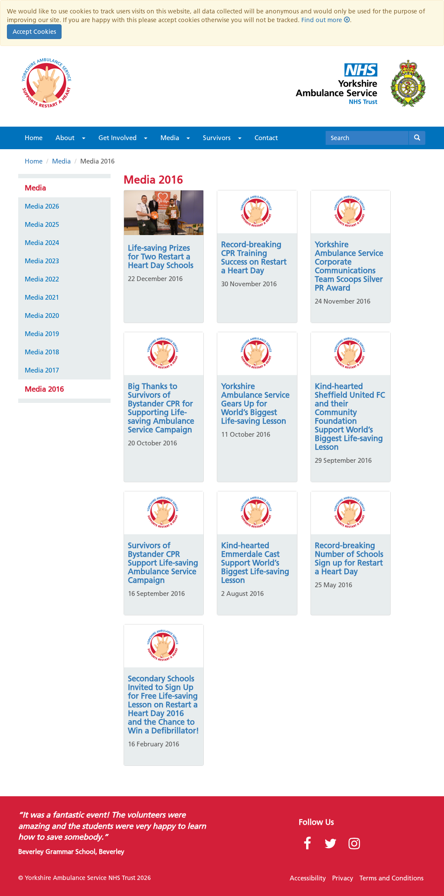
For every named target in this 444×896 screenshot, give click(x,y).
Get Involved (117, 138)
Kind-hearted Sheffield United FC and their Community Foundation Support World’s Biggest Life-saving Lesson (350, 416)
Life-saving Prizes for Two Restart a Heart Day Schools (160, 256)
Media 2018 (42, 352)
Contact (266, 138)
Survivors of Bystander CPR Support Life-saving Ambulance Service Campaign (163, 562)
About (65, 138)
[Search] (417, 138)
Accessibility (308, 878)
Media (169, 138)
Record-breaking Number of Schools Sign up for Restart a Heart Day (349, 558)
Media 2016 (44, 389)
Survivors (217, 138)
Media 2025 (42, 224)
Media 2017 (42, 370)
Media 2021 (42, 297)
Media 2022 (42, 279)
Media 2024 (42, 243)
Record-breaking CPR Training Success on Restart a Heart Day (254, 257)
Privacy (342, 878)
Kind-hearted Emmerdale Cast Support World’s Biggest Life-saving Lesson (255, 562)
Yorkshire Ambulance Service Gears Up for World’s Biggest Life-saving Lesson (255, 403)
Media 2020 (42, 315)
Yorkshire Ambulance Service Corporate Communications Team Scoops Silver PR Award (349, 266)
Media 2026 (42, 206)
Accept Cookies (34, 32)
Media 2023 (42, 261)
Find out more (321, 20)
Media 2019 (42, 334)
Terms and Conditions (391, 878)
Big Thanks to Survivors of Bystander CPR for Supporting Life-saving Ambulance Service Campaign (161, 408)
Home (33, 138)
